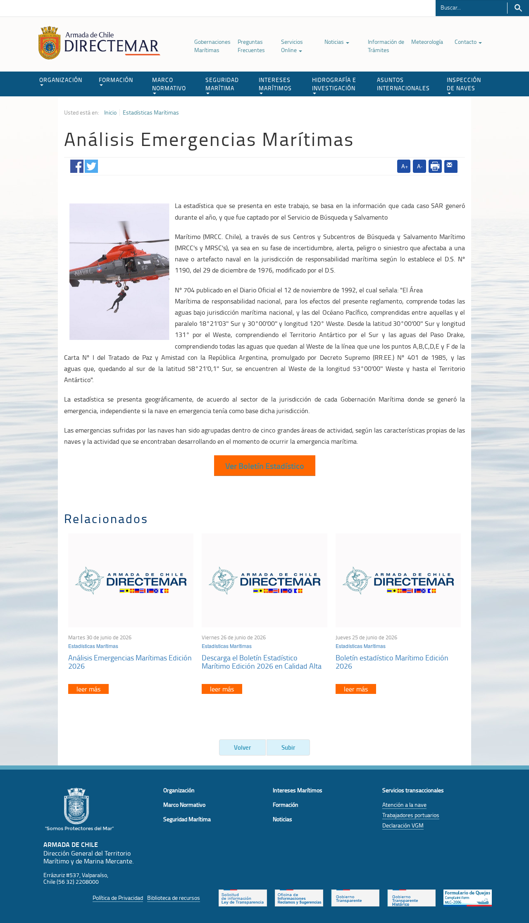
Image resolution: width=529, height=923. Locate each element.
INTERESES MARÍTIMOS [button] (275, 84)
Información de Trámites (386, 46)
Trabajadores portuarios (410, 815)
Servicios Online (292, 46)
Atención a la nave (404, 804)
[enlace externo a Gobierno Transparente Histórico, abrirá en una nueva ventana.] (411, 897)
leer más (88, 688)
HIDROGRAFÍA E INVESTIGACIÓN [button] (334, 84)
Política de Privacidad (118, 897)
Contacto (466, 41)
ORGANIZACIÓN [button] (60, 80)
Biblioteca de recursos (173, 897)
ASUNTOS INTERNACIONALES (403, 84)
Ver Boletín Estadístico (264, 465)
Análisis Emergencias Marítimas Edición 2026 (130, 662)
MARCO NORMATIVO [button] (169, 84)
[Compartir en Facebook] (76, 165)
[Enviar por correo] (451, 166)
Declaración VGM (403, 825)
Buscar (518, 8)
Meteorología (427, 41)
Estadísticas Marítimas (151, 112)
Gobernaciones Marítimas (212, 46)
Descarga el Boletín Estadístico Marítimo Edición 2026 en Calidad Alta (262, 662)
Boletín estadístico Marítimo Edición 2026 (392, 662)
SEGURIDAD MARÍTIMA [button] (222, 84)
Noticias (334, 41)
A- (419, 166)
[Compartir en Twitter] (91, 165)
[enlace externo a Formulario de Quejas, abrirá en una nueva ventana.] (467, 897)
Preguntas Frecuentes (251, 46)
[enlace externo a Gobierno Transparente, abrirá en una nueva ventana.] (355, 897)
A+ (404, 166)
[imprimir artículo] (435, 166)
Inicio (110, 112)
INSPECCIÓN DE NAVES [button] (464, 84)
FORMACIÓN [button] (116, 80)
